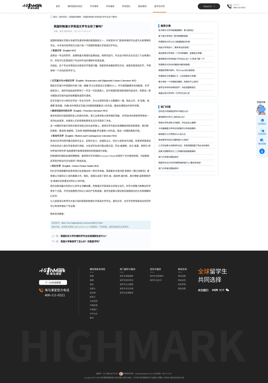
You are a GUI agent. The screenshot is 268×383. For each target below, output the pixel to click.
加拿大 (93, 289)
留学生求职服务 (157, 276)
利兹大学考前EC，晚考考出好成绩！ (174, 47)
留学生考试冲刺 (126, 289)
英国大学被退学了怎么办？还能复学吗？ (81, 241)
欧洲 (92, 318)
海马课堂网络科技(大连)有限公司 (112, 378)
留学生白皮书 (156, 280)
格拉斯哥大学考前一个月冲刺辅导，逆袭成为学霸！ (180, 53)
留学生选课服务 (126, 293)
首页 (58, 6)
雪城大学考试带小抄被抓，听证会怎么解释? (177, 123)
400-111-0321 (55, 295)
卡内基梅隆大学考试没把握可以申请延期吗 (177, 128)
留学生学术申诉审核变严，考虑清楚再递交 (177, 87)
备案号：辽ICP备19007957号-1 (107, 374)
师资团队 (126, 6)
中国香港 (94, 305)
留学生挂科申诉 (126, 280)
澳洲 (92, 284)
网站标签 (182, 280)
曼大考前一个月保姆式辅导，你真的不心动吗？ (178, 82)
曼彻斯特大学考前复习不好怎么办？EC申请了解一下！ (182, 59)
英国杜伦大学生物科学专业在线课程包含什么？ (84, 236)
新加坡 (93, 293)
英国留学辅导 (75, 17)
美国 (92, 280)
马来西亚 (94, 301)
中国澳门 (94, 309)
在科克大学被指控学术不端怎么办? (173, 111)
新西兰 (93, 297)
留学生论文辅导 (126, 284)
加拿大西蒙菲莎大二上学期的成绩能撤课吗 (177, 151)
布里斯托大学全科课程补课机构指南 (174, 65)
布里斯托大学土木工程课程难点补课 (174, 42)
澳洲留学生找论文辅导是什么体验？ (174, 140)
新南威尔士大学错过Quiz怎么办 (172, 134)
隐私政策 (182, 289)
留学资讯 (63, 17)
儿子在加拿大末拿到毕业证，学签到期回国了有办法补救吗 (183, 146)
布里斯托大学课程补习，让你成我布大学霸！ (178, 76)
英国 (92, 276)
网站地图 (182, 276)
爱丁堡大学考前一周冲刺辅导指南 (173, 36)
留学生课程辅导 (126, 276)
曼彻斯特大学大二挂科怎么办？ (172, 117)
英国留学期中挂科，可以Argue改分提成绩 (176, 70)
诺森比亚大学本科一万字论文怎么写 (174, 93)
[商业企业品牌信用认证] (121, 374)
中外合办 (94, 314)
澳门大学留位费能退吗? (168, 157)
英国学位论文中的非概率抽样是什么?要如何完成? (179, 163)
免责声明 (182, 284)
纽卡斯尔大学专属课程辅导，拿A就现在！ (176, 30)
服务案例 (142, 6)
